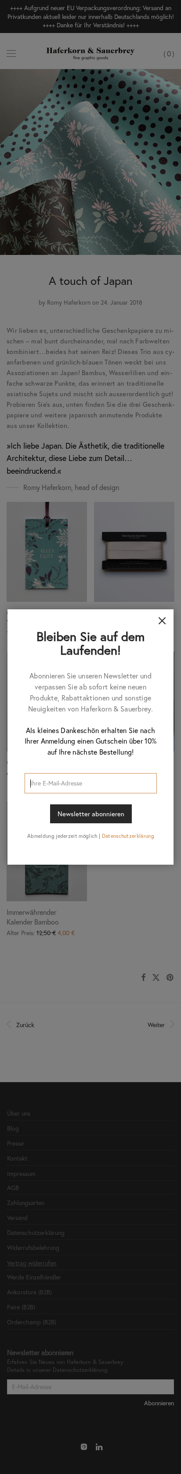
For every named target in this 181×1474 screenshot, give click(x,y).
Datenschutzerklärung (128, 836)
